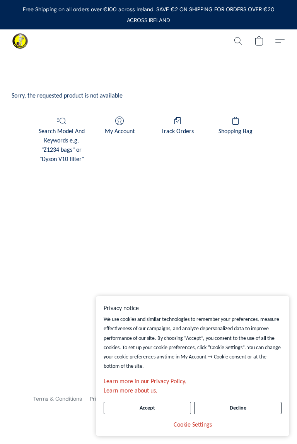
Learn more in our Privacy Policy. (145, 382)
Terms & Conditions (57, 398)
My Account (120, 132)
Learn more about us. (130, 391)
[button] (20, 41)
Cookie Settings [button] (193, 425)
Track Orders (177, 132)
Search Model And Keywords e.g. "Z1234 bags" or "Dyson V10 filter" (62, 146)
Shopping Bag (235, 132)
